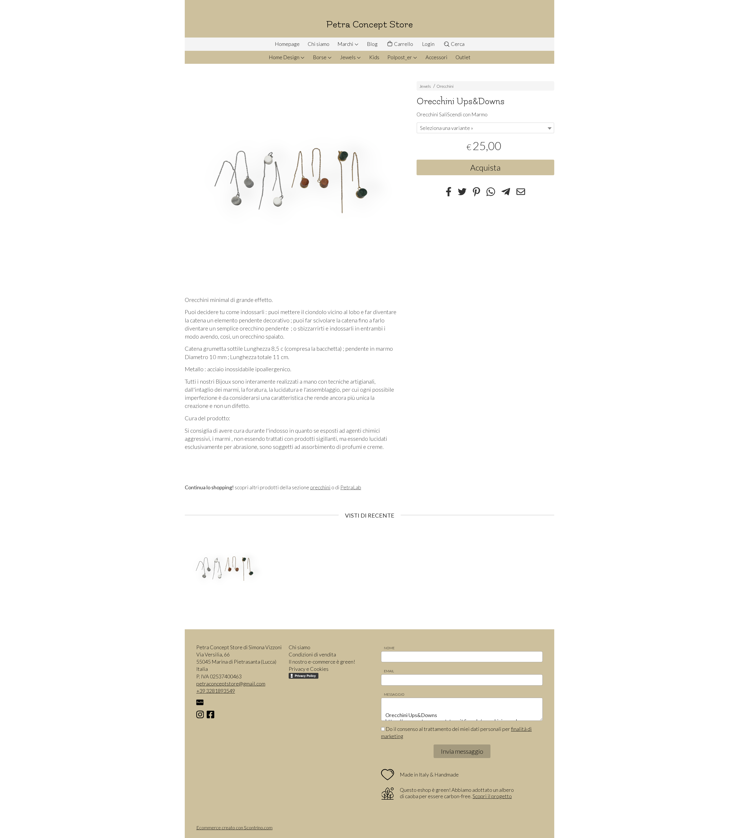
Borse (320, 57)
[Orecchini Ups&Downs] (290, 181)
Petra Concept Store (369, 24)
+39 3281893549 (215, 691)
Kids (374, 57)
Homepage (287, 44)
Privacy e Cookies (309, 669)
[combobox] (485, 127)
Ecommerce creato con (234, 827)
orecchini (320, 487)
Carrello (403, 44)
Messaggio (394, 694)
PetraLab (350, 487)
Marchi (345, 44)
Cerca (457, 44)
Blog (372, 44)
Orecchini (445, 86)
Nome (389, 648)
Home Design (284, 57)
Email (389, 671)
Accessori (436, 57)
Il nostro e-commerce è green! (322, 661)
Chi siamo (318, 44)
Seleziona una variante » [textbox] (446, 128)
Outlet (463, 57)
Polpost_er (400, 57)
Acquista (485, 167)
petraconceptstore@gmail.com (230, 683)
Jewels (348, 57)
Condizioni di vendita (312, 654)
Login (428, 44)
